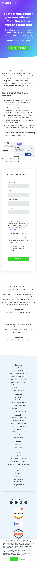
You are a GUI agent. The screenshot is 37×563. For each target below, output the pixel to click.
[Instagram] (25, 503)
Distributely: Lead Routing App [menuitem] (18, 464)
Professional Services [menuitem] (18, 411)
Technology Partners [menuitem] (18, 461)
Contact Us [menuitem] (18, 444)
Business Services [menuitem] (18, 435)
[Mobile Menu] (34, 2)
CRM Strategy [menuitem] (18, 371)
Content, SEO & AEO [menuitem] (18, 388)
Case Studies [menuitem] (18, 479)
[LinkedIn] (21, 503)
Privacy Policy (12, 229)
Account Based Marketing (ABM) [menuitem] (18, 374)
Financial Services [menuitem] (18, 421)
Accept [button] (14, 559)
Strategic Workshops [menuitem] (18, 408)
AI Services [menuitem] (18, 397)
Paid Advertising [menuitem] (18, 385)
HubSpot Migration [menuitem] (18, 400)
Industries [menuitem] (18, 415)
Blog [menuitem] (18, 470)
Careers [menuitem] (18, 455)
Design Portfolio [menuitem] (18, 485)
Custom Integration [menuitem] (18, 406)
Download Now (18, 48)
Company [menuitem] (18, 447)
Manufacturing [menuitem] (18, 438)
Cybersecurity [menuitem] (18, 429)
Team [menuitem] (18, 450)
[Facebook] (16, 503)
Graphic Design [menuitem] (18, 391)
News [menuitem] (18, 453)
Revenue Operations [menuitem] (18, 368)
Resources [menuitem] (18, 468)
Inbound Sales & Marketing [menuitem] (18, 379)
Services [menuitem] (18, 394)
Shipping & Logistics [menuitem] (18, 426)
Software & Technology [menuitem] (19, 418)
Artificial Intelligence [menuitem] (18, 432)
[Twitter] (11, 503)
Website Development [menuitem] (18, 382)
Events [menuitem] (18, 476)
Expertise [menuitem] (18, 365)
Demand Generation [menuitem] (18, 376)
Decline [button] (23, 559)
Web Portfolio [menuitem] (18, 482)
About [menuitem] (18, 441)
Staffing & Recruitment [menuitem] (18, 423)
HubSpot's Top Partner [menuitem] (18, 458)
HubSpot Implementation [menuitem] (18, 403)
